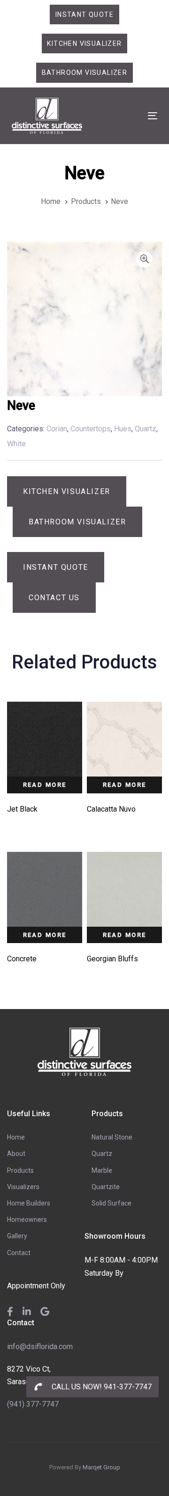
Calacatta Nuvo (111, 809)
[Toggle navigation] (133, 115)
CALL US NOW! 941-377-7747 (101, 1386)
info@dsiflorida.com (40, 1346)
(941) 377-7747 (33, 1404)
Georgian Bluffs (112, 958)
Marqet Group (101, 1467)
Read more (45, 784)
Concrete (22, 958)
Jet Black (22, 809)
